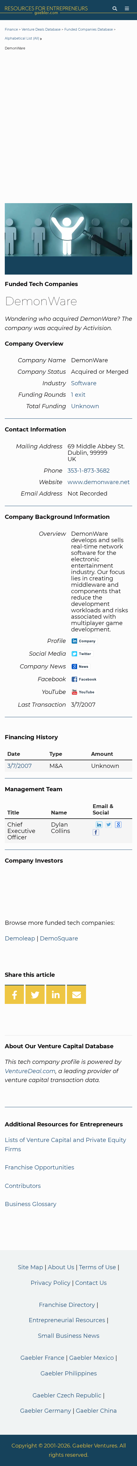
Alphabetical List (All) (22, 38)
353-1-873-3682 (89, 471)
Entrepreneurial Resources (67, 1320)
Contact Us (91, 1282)
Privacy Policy (50, 1282)
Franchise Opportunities (39, 1167)
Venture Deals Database (41, 29)
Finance (11, 29)
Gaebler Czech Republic (66, 1395)
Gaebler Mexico (91, 1357)
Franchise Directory (67, 1304)
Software (84, 383)
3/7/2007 (19, 766)
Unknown (85, 406)
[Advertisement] (68, 128)
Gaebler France (42, 1357)
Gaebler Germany (45, 1410)
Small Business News (68, 1335)
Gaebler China (96, 1410)
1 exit (78, 395)
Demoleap (20, 938)
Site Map (30, 1267)
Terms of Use (97, 1267)
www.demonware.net (99, 482)
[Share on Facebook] (14, 994)
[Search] (114, 9)
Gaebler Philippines (68, 1373)
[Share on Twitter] (35, 994)
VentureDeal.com (30, 1071)
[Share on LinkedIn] (55, 994)
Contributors (23, 1186)
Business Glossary (30, 1204)
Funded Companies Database (88, 29)
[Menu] (127, 9)
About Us (61, 1267)
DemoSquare (59, 938)
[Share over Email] (76, 994)
